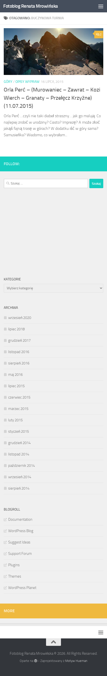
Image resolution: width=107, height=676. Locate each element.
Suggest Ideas (19, 542)
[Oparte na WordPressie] (35, 660)
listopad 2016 (18, 352)
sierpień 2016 (18, 363)
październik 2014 (21, 465)
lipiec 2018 (16, 329)
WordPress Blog (20, 531)
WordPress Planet (22, 588)
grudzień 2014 (19, 443)
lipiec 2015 (16, 386)
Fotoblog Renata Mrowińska (30, 6)
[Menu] (101, 6)
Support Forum (20, 553)
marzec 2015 (18, 408)
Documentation (20, 519)
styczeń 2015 (18, 431)
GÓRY (8, 82)
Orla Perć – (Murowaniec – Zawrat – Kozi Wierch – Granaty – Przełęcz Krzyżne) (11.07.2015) (52, 98)
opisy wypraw (27, 82)
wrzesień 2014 (19, 477)
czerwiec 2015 (19, 397)
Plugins (14, 565)
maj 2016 (15, 374)
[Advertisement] (41, 231)
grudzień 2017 (19, 340)
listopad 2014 (18, 454)
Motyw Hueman (76, 661)
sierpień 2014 (18, 488)
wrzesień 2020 (19, 317)
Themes (14, 576)
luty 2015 (15, 420)
